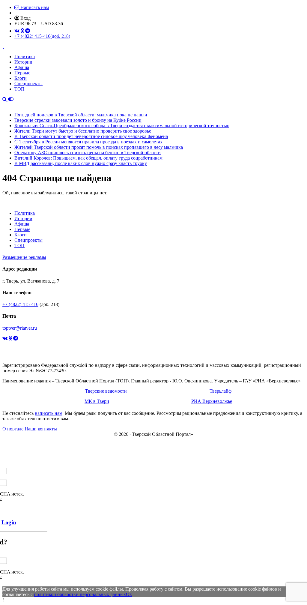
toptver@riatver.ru (19, 328)
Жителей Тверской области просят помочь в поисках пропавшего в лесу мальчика (98, 147)
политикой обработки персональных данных (80, 594)
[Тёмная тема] (10, 99)
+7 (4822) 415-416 (42, 36)
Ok (129, 594)
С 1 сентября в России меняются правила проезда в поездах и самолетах (89, 141)
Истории (23, 61)
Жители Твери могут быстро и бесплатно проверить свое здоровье (82, 130)
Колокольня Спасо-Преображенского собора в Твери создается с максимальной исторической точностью (121, 125)
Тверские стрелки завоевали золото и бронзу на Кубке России (78, 120)
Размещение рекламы (24, 257)
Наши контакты (41, 428)
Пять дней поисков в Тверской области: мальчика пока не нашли (80, 114)
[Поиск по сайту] (5, 99)
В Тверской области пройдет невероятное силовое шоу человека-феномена (91, 136)
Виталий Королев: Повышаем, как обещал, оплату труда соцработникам (88, 157)
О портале (12, 428)
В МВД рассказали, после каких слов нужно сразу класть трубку (80, 163)
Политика (24, 56)
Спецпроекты (28, 83)
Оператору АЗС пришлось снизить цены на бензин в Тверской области (87, 152)
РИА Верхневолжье (211, 401)
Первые (22, 72)
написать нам (48, 413)
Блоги (20, 78)
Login (8, 522)
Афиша (21, 67)
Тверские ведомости (106, 391)
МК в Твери (97, 401)
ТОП (19, 88)
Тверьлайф (220, 391)
